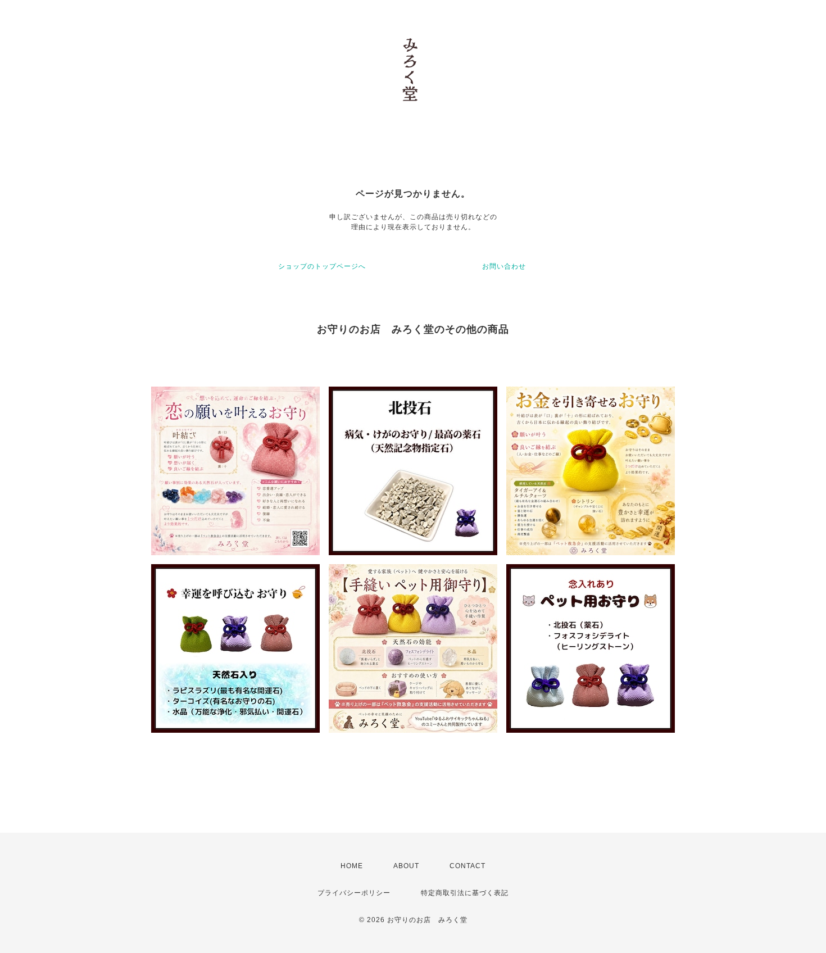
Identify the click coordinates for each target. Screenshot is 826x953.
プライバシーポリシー (354, 893)
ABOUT (406, 866)
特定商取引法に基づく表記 (465, 893)
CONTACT (467, 866)
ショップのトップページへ (322, 266)
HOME (352, 866)
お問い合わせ (504, 266)
